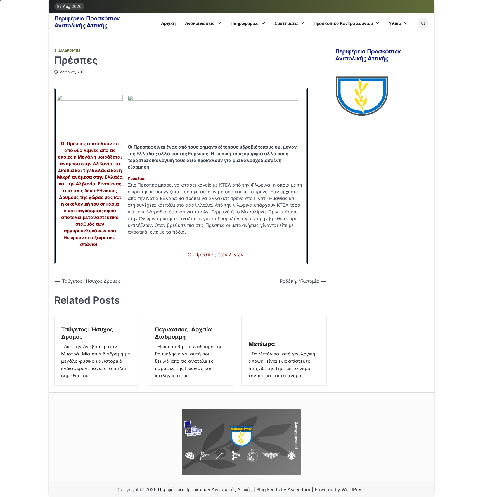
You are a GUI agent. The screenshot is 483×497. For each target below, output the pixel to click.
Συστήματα (286, 23)
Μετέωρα (261, 344)
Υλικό (395, 23)
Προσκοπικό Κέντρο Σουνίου (343, 23)
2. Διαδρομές (67, 50)
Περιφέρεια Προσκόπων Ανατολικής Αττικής (205, 489)
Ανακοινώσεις (200, 23)
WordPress (353, 489)
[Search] (423, 23)
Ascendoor (299, 489)
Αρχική (168, 23)
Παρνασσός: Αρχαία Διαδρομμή (183, 333)
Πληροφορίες (245, 23)
